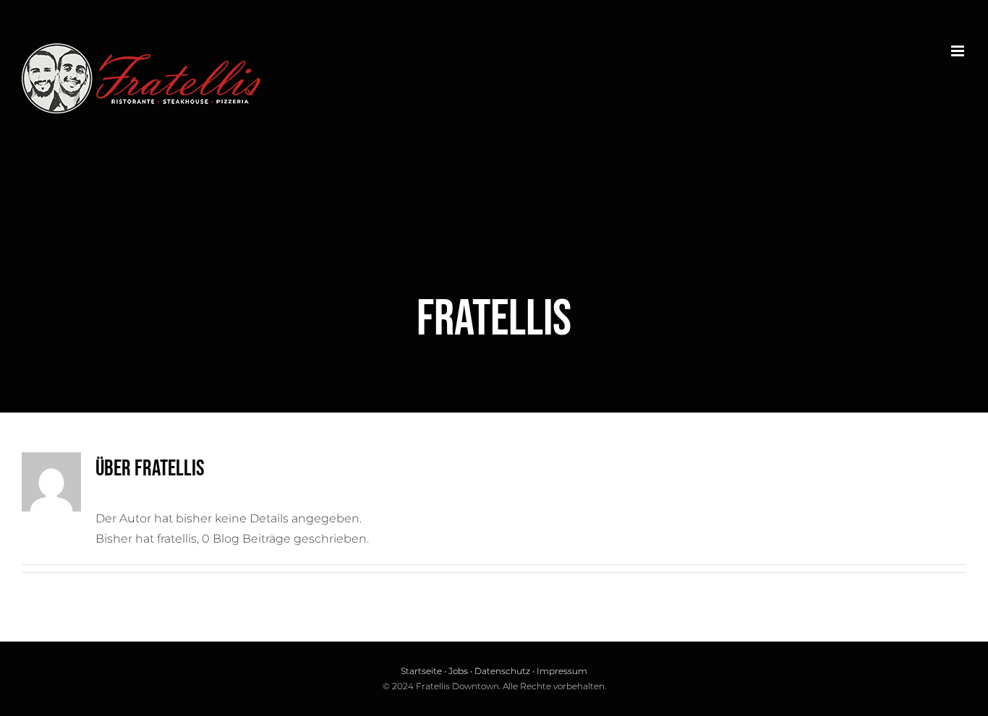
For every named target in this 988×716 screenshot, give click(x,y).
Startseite (421, 670)
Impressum (562, 670)
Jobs (458, 670)
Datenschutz (502, 670)
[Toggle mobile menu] (958, 51)
